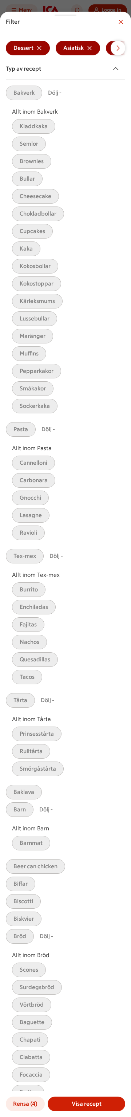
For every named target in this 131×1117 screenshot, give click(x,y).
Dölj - (54, 92)
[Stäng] (121, 22)
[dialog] (65, 564)
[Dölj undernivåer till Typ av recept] (117, 69)
